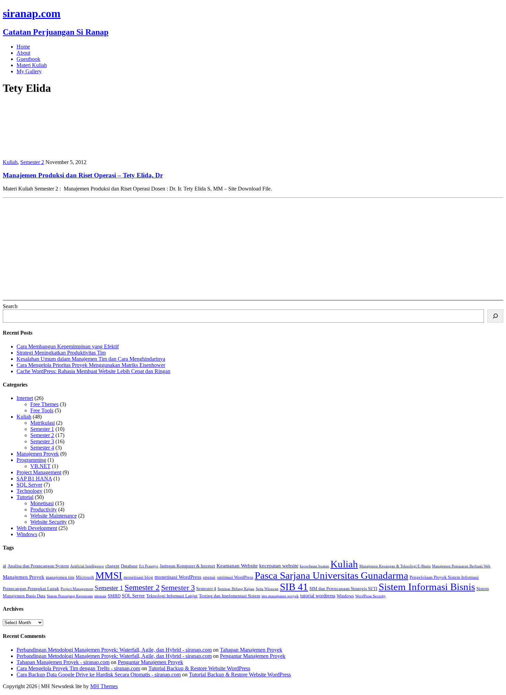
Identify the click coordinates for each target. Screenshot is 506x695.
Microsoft (85, 577)
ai (4, 565)
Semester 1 (42, 429)
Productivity (43, 509)
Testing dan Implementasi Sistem (229, 596)
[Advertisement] (209, 249)
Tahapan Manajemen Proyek (251, 650)
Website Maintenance (53, 516)
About (23, 53)
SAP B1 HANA (34, 478)
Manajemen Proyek (38, 454)
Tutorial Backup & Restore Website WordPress (199, 668)
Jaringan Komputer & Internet (187, 566)
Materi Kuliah (32, 65)
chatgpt (112, 566)
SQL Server (29, 485)
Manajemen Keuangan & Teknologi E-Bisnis (395, 566)
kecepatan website (278, 565)
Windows (27, 534)
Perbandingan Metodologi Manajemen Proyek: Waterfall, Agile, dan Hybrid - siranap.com (114, 650)
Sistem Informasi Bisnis (427, 586)
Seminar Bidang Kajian (236, 589)
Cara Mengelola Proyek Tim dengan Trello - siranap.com (78, 668)
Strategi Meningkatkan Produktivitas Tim (61, 353)
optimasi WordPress (235, 577)
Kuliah (10, 162)
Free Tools (41, 410)
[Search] (495, 316)
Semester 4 (42, 447)
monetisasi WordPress (178, 577)
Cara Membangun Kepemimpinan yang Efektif (68, 346)
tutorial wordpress (317, 595)
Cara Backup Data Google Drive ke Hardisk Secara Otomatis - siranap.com (99, 674)
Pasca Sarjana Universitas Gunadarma (331, 575)
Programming (31, 460)
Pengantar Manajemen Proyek (252, 656)
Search (10, 306)
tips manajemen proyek (280, 596)
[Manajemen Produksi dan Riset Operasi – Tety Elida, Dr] (47, 150)
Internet (25, 398)
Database (129, 566)
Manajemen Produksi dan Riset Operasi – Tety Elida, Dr (83, 175)
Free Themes (44, 404)
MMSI (108, 575)
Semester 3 (42, 441)
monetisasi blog (138, 577)
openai (209, 577)
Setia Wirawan (267, 589)
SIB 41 (294, 586)
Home (23, 47)
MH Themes (104, 686)
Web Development (37, 528)
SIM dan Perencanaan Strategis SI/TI (343, 588)
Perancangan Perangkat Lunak (31, 588)
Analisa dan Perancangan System (38, 566)
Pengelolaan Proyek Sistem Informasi (444, 577)
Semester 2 (32, 162)
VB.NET (40, 466)
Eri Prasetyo (148, 566)
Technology (29, 491)
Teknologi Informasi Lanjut (172, 596)
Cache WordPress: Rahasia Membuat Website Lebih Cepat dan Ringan (93, 371)
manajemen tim (60, 577)
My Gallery (29, 71)
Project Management (39, 472)
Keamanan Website (237, 565)
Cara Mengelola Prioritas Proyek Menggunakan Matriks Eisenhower (91, 365)
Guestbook (28, 59)
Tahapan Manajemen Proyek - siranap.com (63, 662)
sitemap (100, 596)
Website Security (48, 522)
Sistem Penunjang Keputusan (70, 596)
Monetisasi (42, 503)
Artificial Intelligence (87, 566)
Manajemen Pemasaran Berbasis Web (461, 566)
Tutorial (25, 497)
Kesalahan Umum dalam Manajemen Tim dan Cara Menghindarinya (91, 359)
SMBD (114, 596)
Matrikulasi (42, 423)
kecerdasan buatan (314, 566)
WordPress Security (370, 596)
